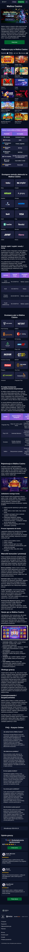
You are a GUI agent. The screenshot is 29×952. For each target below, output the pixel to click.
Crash (16, 53)
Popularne (3, 53)
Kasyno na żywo (11, 53)
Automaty (23, 53)
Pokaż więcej (14, 899)
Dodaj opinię (14, 847)
